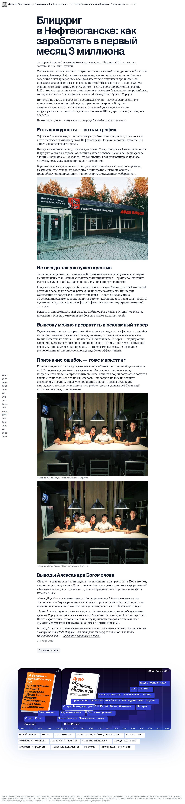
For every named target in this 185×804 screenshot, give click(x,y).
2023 (4, 437)
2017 (4, 415)
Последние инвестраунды (138, 700)
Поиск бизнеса (67, 718)
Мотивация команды (32, 741)
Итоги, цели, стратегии (116, 747)
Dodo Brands (132, 695)
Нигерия (142, 706)
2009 (4, 386)
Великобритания (120, 706)
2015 (4, 408)
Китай (104, 706)
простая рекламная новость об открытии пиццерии (99, 291)
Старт (29, 718)
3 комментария (47, 650)
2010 (4, 390)
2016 (4, 411)
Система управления (95, 741)
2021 (4, 429)
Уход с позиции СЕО (153, 683)
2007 (4, 379)
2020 (4, 426)
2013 (4, 401)
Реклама (89, 747)
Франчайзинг (80, 700)
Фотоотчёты (63, 735)
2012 (4, 397)
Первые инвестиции (91, 718)
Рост (38, 718)
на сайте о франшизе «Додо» (81, 636)
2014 (4, 404)
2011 (4, 393)
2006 (4, 375)
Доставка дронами (99, 712)
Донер (135, 689)
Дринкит (143, 689)
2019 (4, 422)
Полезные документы (65, 747)
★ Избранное (27, 735)
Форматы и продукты (32, 747)
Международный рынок (88, 706)
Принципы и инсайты (64, 741)
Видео (45, 735)
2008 (4, 382)
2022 (4, 433)
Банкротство (47, 712)
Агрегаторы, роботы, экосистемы (98, 735)
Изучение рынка (71, 712)
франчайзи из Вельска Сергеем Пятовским (93, 602)
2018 (4, 419)
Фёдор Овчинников (20, 4)
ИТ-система (133, 735)
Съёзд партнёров (125, 741)
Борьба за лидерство (118, 700)
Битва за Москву (110, 695)
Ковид (147, 695)
